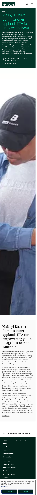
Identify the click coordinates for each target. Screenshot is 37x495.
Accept (25, 491)
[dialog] (18, 487)
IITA (11, 354)
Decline (9, 491)
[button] (27, 4)
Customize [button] (4, 486)
